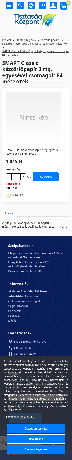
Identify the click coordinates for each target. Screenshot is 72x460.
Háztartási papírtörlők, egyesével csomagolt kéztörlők (34, 43)
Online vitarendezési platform (27, 301)
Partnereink (15, 311)
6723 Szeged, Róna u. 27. (30, 341)
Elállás (12, 320)
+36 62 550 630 (24, 348)
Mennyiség (13, 169)
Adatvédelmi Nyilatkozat (23, 296)
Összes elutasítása (36, 428)
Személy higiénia (26, 40)
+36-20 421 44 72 (25, 354)
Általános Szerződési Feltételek (27, 291)
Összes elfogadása (36, 449)
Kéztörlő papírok (50, 40)
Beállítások (36, 439)
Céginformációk (18, 306)
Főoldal (6, 40)
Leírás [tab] (9, 213)
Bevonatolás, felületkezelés (25, 271)
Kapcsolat (14, 315)
